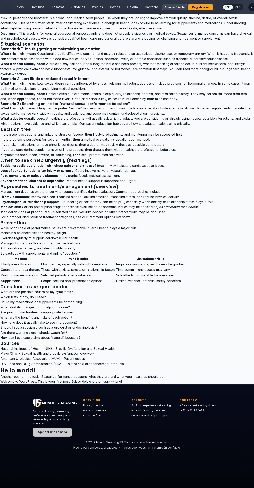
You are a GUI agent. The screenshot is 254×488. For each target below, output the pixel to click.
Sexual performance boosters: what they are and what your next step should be (102, 377)
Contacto (151, 7)
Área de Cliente (175, 7)
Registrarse (200, 7)
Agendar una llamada (52, 432)
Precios (97, 7)
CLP (237, 7)
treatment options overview (109, 217)
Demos (115, 7)
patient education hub (102, 124)
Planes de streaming (95, 410)
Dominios (37, 7)
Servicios (78, 7)
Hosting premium (93, 405)
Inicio (20, 7)
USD (228, 7)
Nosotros (57, 7)
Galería (132, 7)
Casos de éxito (92, 415)
